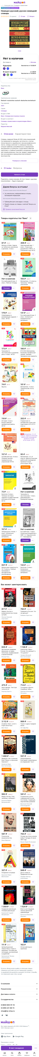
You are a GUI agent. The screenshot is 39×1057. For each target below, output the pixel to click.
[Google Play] (18, 1036)
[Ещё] (36, 1048)
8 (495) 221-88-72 (7, 1008)
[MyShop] (7, 1023)
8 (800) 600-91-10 (8, 1005)
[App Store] (5, 1036)
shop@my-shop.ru (8, 1011)
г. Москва (33, 62)
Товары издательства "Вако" (14, 218)
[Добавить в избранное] (14, 254)
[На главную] (19, 3)
